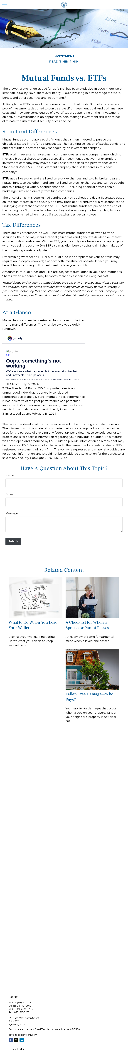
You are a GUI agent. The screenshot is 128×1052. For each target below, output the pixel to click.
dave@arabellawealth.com (23, 1034)
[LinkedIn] (22, 1040)
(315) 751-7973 (23, 1005)
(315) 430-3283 (25, 1009)
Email (9, 494)
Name (9, 475)
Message (11, 513)
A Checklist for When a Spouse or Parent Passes (87, 625)
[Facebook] (11, 1040)
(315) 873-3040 (25, 1002)
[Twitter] (16, 1040)
